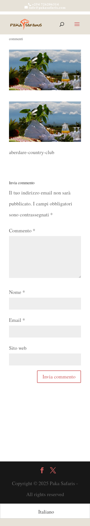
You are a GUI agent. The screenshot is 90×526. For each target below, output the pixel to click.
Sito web (17, 348)
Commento (22, 230)
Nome (17, 292)
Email (17, 320)
